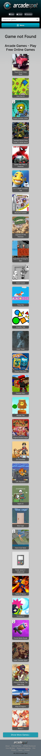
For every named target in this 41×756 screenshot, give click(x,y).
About (7, 746)
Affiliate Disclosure (29, 746)
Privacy (13, 750)
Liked (20, 14)
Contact (27, 750)
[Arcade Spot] (20, 6)
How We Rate (10, 748)
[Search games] (37, 19)
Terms (20, 750)
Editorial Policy (16, 746)
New (12, 14)
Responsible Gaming (24, 748)
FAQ (34, 748)
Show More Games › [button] (20, 735)
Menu (22, 25)
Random (29, 14)
